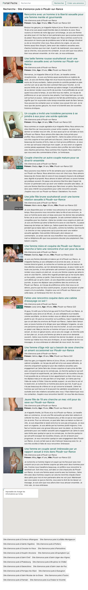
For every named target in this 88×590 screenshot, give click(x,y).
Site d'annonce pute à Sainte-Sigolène (19, 544)
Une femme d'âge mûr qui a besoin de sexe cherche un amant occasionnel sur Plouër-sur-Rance (53, 349)
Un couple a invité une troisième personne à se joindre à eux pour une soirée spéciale (51, 115)
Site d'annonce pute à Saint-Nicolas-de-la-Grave (23, 575)
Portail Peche (10, 3)
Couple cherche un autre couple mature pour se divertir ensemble (51, 159)
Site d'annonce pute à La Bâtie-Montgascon (57, 539)
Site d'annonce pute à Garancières (17, 566)
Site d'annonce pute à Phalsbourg (17, 562)
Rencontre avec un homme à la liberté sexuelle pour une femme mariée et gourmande (53, 16)
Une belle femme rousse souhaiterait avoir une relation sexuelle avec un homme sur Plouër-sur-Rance (51, 61)
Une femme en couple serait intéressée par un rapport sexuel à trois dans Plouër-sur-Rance (50, 450)
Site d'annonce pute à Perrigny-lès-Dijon (20, 571)
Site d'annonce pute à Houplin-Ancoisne (19, 553)
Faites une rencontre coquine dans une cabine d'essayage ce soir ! (50, 299)
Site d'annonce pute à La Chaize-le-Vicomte (48, 580)
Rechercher (59, 3)
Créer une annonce (75, 3)
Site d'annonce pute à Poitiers (49, 544)
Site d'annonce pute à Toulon (57, 575)
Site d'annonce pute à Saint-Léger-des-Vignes (51, 557)
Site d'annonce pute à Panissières (51, 548)
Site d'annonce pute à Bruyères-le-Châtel (49, 562)
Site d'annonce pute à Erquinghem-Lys (53, 553)
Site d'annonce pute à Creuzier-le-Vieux (19, 548)
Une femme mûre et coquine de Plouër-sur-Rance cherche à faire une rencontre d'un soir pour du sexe (54, 247)
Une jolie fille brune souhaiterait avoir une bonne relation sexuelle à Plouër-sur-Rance (51, 198)
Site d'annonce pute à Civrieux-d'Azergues (20, 539)
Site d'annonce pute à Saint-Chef (16, 557)
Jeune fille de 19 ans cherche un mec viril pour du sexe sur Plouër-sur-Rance (52, 401)
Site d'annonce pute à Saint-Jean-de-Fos (50, 566)
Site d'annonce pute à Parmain (15, 580)
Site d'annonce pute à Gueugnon (52, 571)
